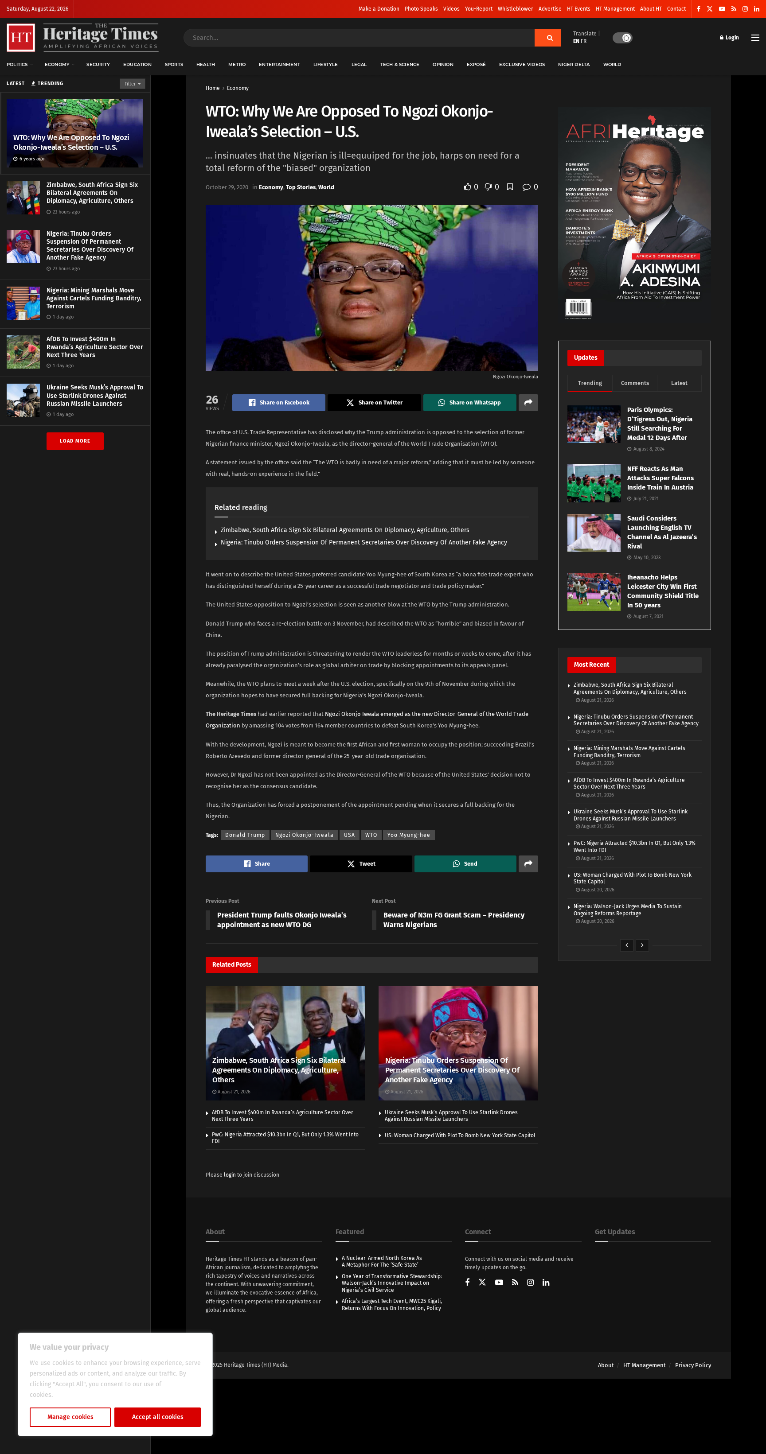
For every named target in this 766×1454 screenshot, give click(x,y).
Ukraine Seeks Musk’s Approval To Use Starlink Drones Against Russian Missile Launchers (95, 395)
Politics (17, 64)
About (606, 1365)
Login (731, 38)
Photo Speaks (421, 9)
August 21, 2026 (233, 1092)
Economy (57, 64)
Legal (359, 64)
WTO (371, 835)
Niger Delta (574, 64)
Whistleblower (515, 9)
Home (213, 88)
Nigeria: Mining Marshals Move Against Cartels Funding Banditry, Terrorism (94, 298)
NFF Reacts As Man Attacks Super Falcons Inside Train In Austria (660, 478)
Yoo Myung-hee (408, 835)
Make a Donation (379, 9)
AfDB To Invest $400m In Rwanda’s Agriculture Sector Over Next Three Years (95, 347)
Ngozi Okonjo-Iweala (304, 835)
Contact (676, 9)
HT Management (615, 9)
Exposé (476, 64)
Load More (75, 441)
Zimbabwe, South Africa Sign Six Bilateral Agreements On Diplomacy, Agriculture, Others (92, 193)
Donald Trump (245, 835)
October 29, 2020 (227, 187)
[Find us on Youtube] (722, 9)
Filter (130, 84)
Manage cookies (70, 1417)
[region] (115, 1384)
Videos (451, 9)
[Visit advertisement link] (634, 215)
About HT (651, 9)
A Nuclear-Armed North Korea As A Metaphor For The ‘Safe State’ (382, 1261)
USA (349, 835)
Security (98, 64)
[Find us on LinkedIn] (756, 9)
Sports (174, 64)
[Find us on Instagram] (745, 9)
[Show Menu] (755, 38)
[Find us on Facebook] (698, 9)
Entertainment (279, 64)
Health (205, 64)
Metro (237, 64)
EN (576, 41)
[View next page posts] (642, 945)
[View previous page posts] (626, 945)
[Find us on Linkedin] (546, 1283)
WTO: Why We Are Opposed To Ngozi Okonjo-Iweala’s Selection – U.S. (71, 142)
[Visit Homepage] (83, 37)
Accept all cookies (158, 1417)
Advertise (550, 9)
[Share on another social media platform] (528, 402)
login (230, 1175)
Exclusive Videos (522, 64)
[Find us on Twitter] (710, 9)
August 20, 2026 (597, 890)
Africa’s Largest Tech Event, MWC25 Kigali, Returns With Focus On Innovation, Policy (392, 1304)
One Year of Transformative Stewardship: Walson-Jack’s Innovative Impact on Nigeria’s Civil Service (392, 1283)
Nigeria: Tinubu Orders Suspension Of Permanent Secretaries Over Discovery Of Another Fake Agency (90, 246)
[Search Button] (548, 38)
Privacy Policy (693, 1365)
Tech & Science (400, 64)
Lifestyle (325, 64)
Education (137, 64)
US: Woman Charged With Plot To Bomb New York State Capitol (460, 1135)
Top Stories (301, 187)
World (612, 64)
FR (583, 41)
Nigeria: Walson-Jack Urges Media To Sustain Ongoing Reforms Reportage (628, 910)
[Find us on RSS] (733, 9)
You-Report (478, 9)
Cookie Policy (74, 1395)
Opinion (443, 64)
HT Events (578, 9)
